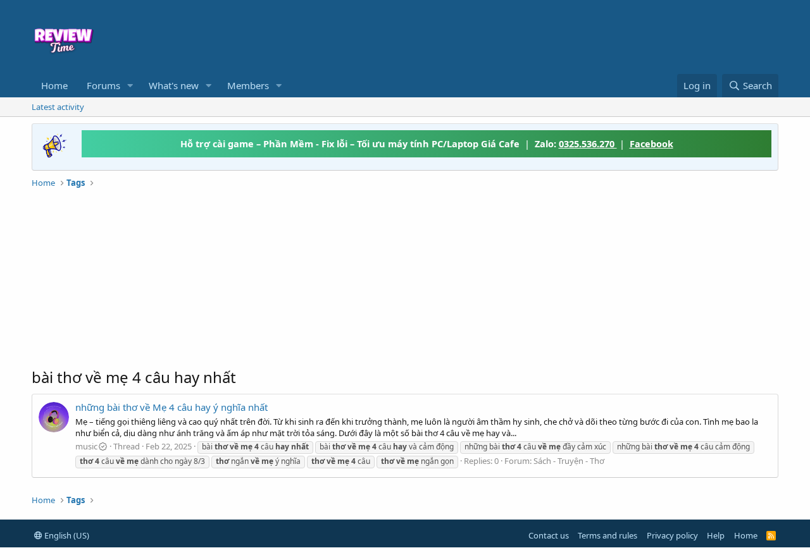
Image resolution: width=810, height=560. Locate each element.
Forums (103, 85)
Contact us (548, 535)
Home (54, 85)
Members (248, 85)
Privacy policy (672, 535)
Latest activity (58, 107)
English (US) (65, 535)
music (86, 446)
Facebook (651, 143)
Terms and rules (607, 535)
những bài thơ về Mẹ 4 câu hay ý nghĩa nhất (171, 407)
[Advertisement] (507, 35)
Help (716, 535)
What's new (174, 85)
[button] (130, 85)
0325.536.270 (588, 143)
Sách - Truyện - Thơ (568, 460)
